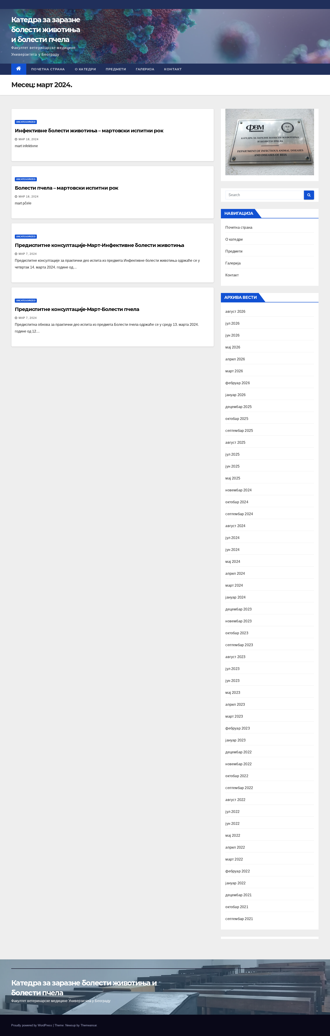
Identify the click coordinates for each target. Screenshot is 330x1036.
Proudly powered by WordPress (32, 1025)
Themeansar (89, 1025)
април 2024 (235, 573)
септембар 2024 (239, 514)
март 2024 (234, 585)
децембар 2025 (238, 407)
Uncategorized (25, 122)
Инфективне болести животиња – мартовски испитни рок (89, 131)
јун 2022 (232, 823)
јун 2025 (232, 466)
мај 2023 (232, 692)
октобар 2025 (236, 419)
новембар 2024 (238, 490)
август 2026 (235, 311)
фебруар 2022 (237, 871)
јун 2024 (232, 550)
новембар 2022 (238, 764)
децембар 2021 (238, 895)
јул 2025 (232, 454)
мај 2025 (232, 478)
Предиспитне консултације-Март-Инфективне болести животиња (99, 245)
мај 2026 (232, 347)
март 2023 (234, 716)
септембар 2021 (239, 919)
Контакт (173, 69)
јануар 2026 (235, 395)
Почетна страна (48, 69)
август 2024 (235, 526)
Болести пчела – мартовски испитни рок (66, 188)
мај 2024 (232, 561)
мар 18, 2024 (29, 139)
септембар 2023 (239, 645)
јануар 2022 (235, 883)
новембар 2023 (238, 621)
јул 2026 (232, 323)
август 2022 (235, 800)
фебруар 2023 (237, 728)
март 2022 (234, 859)
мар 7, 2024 (28, 253)
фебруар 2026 (237, 383)
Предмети (116, 69)
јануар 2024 (235, 597)
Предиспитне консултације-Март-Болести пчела (77, 309)
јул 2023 (232, 669)
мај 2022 (232, 835)
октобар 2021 (236, 907)
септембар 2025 (239, 431)
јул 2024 (232, 538)
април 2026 (235, 359)
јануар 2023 (235, 740)
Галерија (145, 69)
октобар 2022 (236, 776)
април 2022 (235, 847)
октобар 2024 (236, 502)
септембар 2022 (239, 788)
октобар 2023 (236, 633)
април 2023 (235, 704)
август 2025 (235, 442)
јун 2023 (232, 681)
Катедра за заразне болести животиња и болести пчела (45, 29)
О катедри (85, 69)
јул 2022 (232, 812)
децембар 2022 (238, 752)
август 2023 (235, 657)
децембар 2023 (238, 609)
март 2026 (234, 371)
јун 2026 (232, 335)
